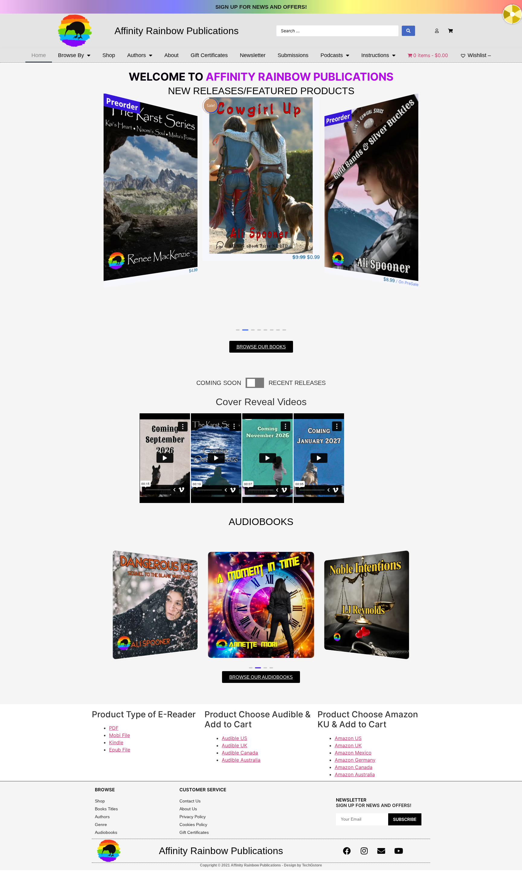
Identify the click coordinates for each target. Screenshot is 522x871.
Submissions (293, 55)
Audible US (234, 738)
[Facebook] (347, 851)
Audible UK (234, 745)
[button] (238, 330)
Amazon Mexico (353, 753)
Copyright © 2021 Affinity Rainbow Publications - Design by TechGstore (261, 865)
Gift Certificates (209, 55)
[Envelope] (381, 851)
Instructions (375, 55)
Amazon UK (348, 745)
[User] (437, 30)
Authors (136, 55)
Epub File (119, 750)
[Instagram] (364, 851)
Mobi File (119, 735)
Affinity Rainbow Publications (176, 30)
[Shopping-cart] (450, 30)
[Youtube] (398, 851)
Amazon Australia (355, 774)
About (171, 55)
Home (38, 55)
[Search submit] (408, 31)
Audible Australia (241, 760)
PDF (113, 728)
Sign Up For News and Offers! (261, 7)
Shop (108, 55)
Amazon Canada (353, 767)
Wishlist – (479, 55)
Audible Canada (240, 753)
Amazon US (348, 738)
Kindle (116, 742)
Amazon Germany (355, 760)
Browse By (71, 55)
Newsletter (253, 55)
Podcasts (332, 55)
